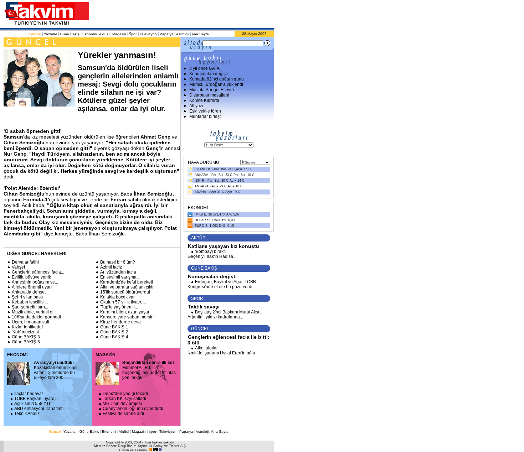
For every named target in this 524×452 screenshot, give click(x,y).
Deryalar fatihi (25, 262)
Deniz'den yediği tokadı (127, 393)
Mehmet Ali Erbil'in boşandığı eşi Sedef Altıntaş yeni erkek (149, 370)
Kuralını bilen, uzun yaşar (124, 312)
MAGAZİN (105, 354)
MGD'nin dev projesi (122, 403)
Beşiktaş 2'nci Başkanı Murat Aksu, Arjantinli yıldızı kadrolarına (224, 314)
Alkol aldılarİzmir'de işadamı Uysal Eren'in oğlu (222, 350)
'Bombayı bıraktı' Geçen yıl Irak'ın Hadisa (211, 254)
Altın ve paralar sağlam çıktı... (128, 287)
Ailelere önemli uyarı (32, 287)
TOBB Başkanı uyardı (35, 398)
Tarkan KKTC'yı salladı (124, 398)
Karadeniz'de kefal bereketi (126, 282)
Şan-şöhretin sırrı (30, 307)
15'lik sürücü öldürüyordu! (125, 292)
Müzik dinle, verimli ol (32, 312)
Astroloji (182, 34)
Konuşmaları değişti (212, 276)
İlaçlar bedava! (28, 393)
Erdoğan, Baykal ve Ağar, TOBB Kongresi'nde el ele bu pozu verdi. (221, 284)
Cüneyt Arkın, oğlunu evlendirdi (133, 408)
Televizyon (148, 34)
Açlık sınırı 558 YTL (32, 403)
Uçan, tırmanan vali (30, 321)
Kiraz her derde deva (120, 321)
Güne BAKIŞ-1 (114, 326)
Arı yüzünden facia (118, 272)
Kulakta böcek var (117, 297)
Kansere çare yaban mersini (127, 317)
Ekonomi (89, 34)
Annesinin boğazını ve (35, 282)
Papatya (167, 34)
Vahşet (18, 267)
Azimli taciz (111, 267)
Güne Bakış (69, 34)
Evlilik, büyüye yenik (31, 277)
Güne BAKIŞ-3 (26, 336)
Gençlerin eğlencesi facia (38, 272)
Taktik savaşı (204, 307)
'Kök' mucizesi (25, 331)
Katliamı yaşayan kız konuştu (223, 246)
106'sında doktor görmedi (36, 317)
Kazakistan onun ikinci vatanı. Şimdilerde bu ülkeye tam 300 (55, 370)
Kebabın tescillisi (30, 302)
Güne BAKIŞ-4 (114, 336)
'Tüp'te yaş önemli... (119, 307)
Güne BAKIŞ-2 (114, 331)
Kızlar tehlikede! (27, 326)
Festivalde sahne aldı (123, 413)
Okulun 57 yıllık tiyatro (123, 302)
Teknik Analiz (27, 413)
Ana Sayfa (200, 34)
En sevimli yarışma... (120, 277)
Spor (133, 34)
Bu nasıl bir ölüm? (117, 262)
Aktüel (104, 34)
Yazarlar (50, 34)
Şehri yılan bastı (27, 297)
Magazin (119, 34)
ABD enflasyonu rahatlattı (38, 408)
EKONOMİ (17, 354)
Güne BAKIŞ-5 (26, 341)
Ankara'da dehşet (29, 292)
